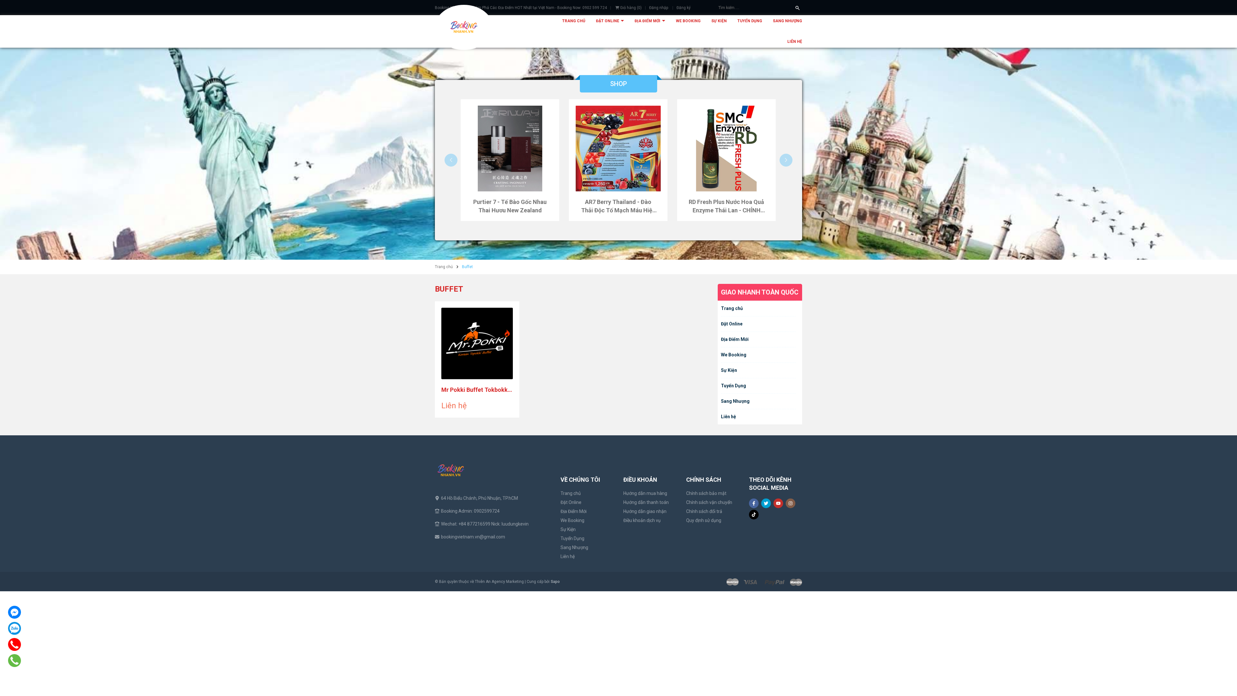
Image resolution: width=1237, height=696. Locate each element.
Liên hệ (794, 41)
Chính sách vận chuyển (709, 502)
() (631, 7)
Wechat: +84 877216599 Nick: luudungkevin (485, 524)
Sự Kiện (719, 21)
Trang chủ (573, 21)
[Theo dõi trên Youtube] (778, 503)
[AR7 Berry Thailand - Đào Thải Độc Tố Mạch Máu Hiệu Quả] (618, 148)
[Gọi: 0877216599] (14, 660)
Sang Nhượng (787, 21)
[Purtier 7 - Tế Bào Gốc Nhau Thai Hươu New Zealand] (510, 148)
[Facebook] (14, 612)
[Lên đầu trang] (1217, 676)
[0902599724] (14, 644)
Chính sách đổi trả (704, 511)
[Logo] (464, 27)
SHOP (618, 84)
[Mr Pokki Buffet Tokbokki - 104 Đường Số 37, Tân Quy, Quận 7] (477, 343)
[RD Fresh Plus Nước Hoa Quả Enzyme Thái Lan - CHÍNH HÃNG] (726, 148)
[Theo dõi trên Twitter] (766, 503)
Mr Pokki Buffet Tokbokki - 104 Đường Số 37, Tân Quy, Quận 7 (477, 390)
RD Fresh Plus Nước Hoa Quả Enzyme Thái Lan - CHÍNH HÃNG (726, 206)
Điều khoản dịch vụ (642, 520)
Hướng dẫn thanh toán (646, 502)
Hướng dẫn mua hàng (645, 493)
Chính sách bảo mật (706, 493)
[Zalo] (14, 628)
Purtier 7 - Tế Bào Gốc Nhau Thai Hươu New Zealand (510, 206)
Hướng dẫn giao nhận (644, 511)
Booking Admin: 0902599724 (470, 511)
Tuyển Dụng (749, 21)
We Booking (688, 21)
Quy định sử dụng (703, 520)
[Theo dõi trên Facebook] (754, 503)
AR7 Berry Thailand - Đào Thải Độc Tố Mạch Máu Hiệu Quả (618, 206)
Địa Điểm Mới (648, 21)
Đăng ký (683, 7)
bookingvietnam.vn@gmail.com (473, 536)
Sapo (555, 581)
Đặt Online (608, 21)
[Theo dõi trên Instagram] (790, 503)
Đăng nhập (658, 7)
